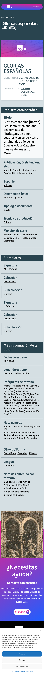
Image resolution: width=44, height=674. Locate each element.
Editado (7, 222)
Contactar (20, 612)
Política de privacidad (18, 671)
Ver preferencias (22, 666)
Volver (10, 17)
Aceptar (22, 654)
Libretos (8, 293)
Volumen (8, 185)
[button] (40, 631)
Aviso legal (29, 671)
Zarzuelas (22, 453)
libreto (7, 209)
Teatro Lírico (10, 281)
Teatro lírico (10, 453)
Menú (37, 7)
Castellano (9, 465)
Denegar (22, 660)
